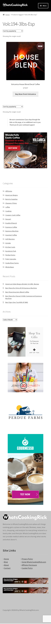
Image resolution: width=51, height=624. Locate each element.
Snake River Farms (12, 263)
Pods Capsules (10, 259)
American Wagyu (11, 195)
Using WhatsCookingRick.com (34, 562)
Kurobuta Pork (10, 251)
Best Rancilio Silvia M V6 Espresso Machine (21, 288)
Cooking (8, 211)
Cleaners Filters (11, 203)
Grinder (8, 243)
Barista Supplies (11, 199)
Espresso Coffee (11, 227)
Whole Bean (9, 267)
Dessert (8, 219)
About (6, 565)
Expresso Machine (11, 231)
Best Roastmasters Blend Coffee (17, 292)
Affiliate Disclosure (29, 565)
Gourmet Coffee (11, 235)
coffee (7, 207)
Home (7, 15)
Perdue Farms (10, 255)
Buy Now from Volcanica (25, 94)
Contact (7, 568)
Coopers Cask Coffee (12, 215)
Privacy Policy (27, 559)
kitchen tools (10, 247)
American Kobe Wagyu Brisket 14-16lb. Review (22, 284)
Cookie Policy (27, 568)
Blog (6, 562)
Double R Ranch (11, 223)
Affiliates (8, 191)
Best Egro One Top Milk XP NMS (16, 302)
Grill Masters (10, 239)
